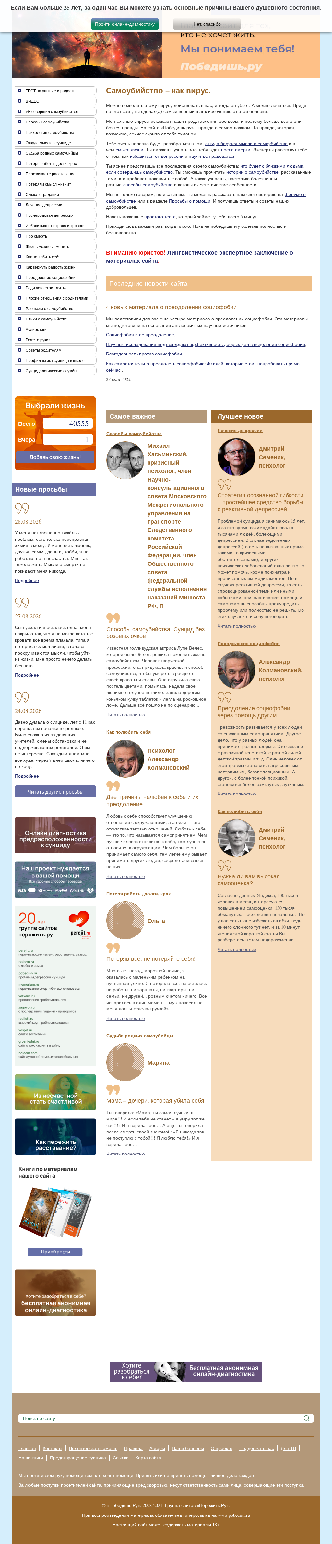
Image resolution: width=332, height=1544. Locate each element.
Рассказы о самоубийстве (49, 308)
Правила (133, 1448)
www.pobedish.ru (234, 1515)
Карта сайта (148, 1458)
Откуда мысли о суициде (48, 142)
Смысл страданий (42, 194)
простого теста (160, 217)
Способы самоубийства (134, 433)
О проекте (221, 1448)
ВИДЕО (32, 101)
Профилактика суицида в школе (55, 360)
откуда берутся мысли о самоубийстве (246, 143)
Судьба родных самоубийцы (139, 1035)
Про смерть (36, 235)
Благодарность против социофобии (144, 354)
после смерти (235, 149)
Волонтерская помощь (93, 1448)
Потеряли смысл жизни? (48, 184)
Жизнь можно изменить (47, 246)
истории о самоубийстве (252, 172)
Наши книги (30, 1458)
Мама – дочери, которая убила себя (155, 1100)
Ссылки (121, 1458)
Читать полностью (125, 715)
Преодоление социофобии (249, 643)
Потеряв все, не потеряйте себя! (151, 959)
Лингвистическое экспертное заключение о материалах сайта (199, 256)
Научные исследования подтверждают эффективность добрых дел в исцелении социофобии (205, 344)
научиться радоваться (212, 156)
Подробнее (27, 580)
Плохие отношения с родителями (57, 298)
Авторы (157, 1448)
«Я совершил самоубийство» (52, 111)
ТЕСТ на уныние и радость (50, 90)
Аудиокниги (36, 329)
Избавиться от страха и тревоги (55, 225)
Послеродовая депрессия (50, 215)
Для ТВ (288, 1448)
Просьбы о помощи (189, 201)
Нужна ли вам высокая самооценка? (249, 880)
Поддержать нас (256, 1448)
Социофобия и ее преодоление (140, 334)
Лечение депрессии (240, 430)
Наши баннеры (188, 1448)
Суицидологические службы (51, 370)
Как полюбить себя (128, 731)
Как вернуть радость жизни (51, 267)
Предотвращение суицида (78, 1458)
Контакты (52, 1448)
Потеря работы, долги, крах (138, 893)
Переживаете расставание (51, 173)
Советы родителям (43, 350)
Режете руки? (38, 339)
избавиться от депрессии (157, 156)
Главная (27, 1448)
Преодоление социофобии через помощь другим (254, 712)
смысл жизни (129, 149)
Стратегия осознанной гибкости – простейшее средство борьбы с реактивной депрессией (260, 502)
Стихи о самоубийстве (46, 318)
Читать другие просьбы (56, 791)
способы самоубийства (147, 184)
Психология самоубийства (50, 132)
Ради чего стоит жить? (46, 287)
